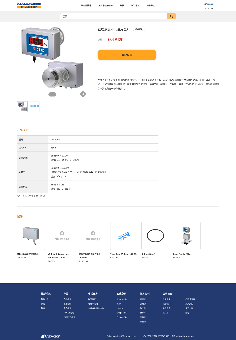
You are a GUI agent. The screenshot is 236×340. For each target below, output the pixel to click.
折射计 (143, 299)
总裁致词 (166, 299)
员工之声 (189, 308)
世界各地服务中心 (96, 308)
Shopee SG (122, 313)
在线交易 (121, 293)
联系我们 (92, 299)
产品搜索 (67, 299)
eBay (119, 304)
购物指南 (151, 5)
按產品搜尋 (86, 5)
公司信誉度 (190, 299)
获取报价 (135, 5)
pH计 (142, 313)
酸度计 (143, 317)
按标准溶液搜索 (105, 5)
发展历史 (189, 304)
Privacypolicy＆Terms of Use (121, 336)
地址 (187, 313)
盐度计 (143, 304)
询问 (122, 5)
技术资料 (145, 293)
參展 (43, 304)
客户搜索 (67, 308)
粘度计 (143, 322)
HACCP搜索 (69, 313)
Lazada (120, 308)
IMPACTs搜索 (69, 317)
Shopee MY (122, 317)
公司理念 (166, 308)
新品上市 (45, 299)
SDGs (165, 313)
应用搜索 (67, 304)
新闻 (43, 308)
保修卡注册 (93, 304)
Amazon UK (122, 299)
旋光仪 (143, 308)
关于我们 (166, 304)
